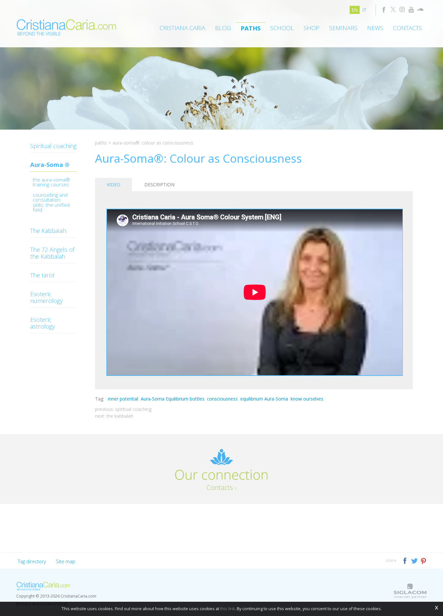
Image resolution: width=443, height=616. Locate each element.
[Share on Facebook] (405, 560)
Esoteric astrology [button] (42, 323)
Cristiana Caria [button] (182, 28)
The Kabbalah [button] (48, 231)
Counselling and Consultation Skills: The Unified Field (51, 202)
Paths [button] (250, 28)
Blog (223, 28)
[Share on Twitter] (415, 560)
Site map (65, 561)
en (355, 10)
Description (159, 184)
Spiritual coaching (53, 146)
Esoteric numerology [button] (46, 297)
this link (227, 608)
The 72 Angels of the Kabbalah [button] (52, 253)
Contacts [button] (407, 28)
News (375, 28)
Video (113, 184)
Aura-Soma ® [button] (49, 165)
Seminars (343, 28)
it (364, 10)
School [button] (282, 28)
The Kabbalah (119, 416)
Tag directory (32, 561)
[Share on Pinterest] (424, 560)
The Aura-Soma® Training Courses (51, 182)
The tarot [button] (42, 275)
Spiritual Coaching (133, 409)
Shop (311, 28)
